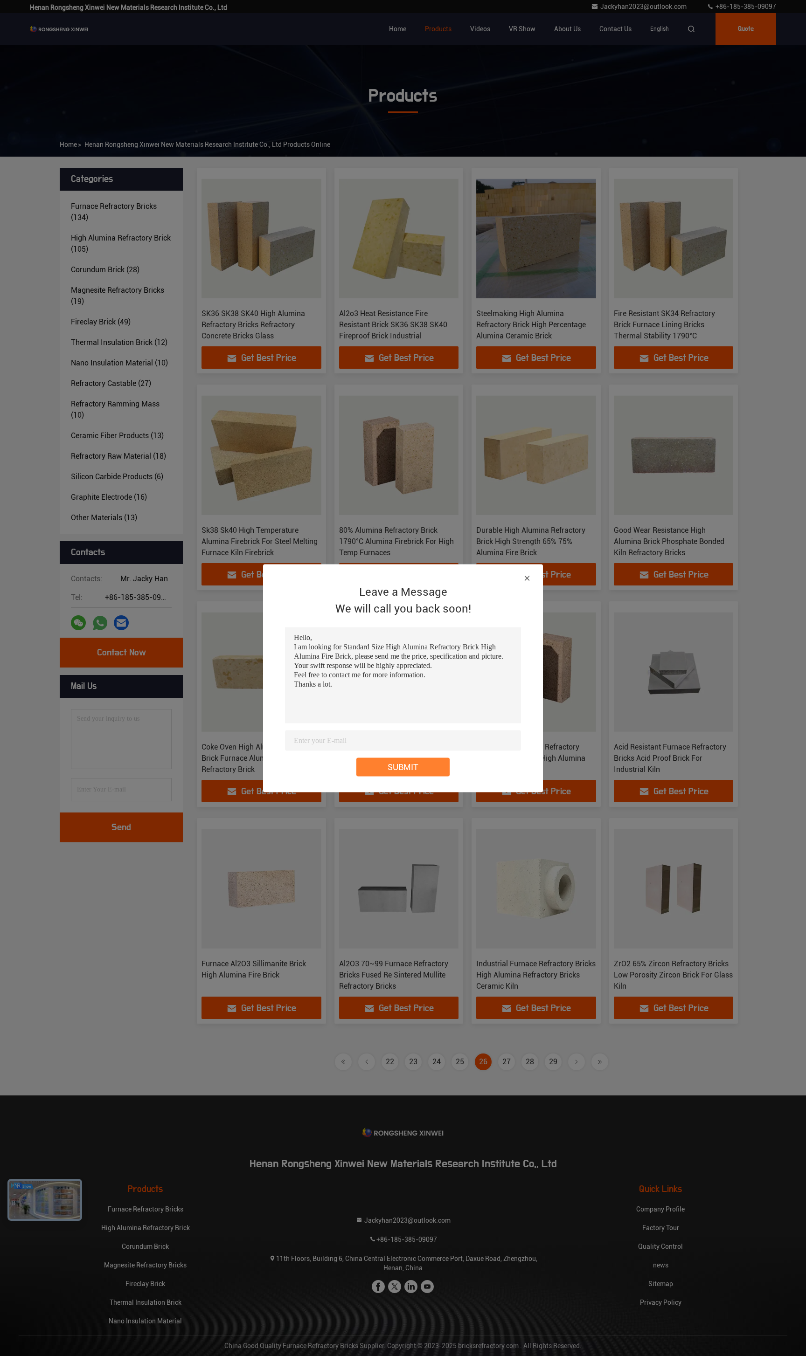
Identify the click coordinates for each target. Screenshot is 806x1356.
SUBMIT (403, 766)
